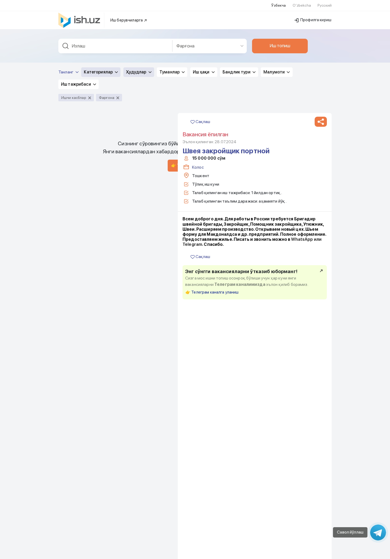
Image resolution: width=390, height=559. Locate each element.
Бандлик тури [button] (237, 72)
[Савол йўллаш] (378, 532)
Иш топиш (280, 45)
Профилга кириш (315, 20)
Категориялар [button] (99, 72)
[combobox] (115, 46)
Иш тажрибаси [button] (76, 84)
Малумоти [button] (274, 72)
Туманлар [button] (169, 72)
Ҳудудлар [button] (136, 72)
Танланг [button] (66, 72)
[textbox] (115, 46)
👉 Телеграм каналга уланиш (212, 292)
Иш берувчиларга (127, 20)
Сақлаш (202, 121)
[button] (321, 122)
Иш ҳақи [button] (201, 72)
